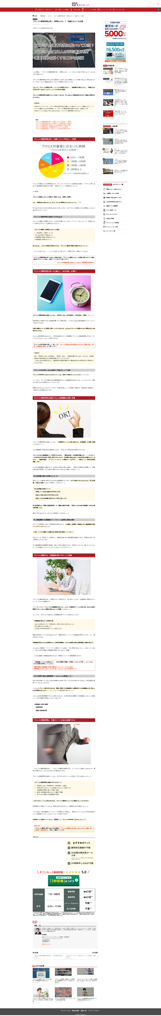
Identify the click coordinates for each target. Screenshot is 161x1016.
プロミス (50, 16)
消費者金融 (42, 16)
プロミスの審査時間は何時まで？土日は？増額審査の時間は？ (75, 262)
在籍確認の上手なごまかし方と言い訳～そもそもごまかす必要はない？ (55, 668)
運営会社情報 (75, 1010)
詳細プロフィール (46, 944)
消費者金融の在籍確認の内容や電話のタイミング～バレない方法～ (54, 667)
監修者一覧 (84, 1010)
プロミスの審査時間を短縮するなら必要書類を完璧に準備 (53, 125)
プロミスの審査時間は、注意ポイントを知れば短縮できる (53, 128)
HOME (35, 16)
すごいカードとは (65, 1010)
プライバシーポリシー (94, 1010)
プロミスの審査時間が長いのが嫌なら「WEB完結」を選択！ (54, 123)
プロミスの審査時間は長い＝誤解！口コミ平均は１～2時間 (53, 121)
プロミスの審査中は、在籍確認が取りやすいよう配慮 (52, 126)
